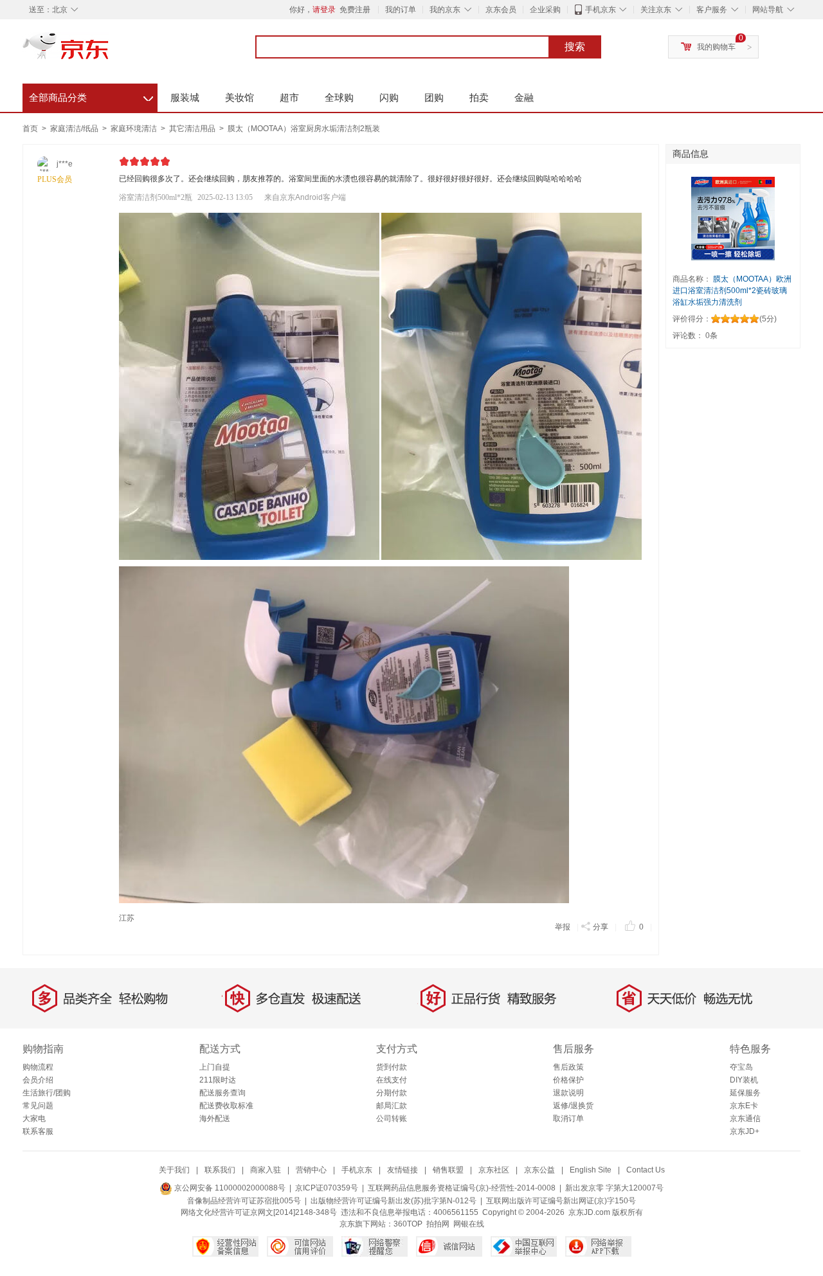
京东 (109, 51)
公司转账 (391, 1118)
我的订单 (400, 9)
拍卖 (479, 97)
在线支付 (391, 1079)
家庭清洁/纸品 (75, 128)
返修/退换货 (573, 1105)
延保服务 (745, 1092)
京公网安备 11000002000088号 (228, 1187)
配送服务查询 (222, 1092)
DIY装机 (744, 1079)
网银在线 (468, 1223)
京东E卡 (744, 1105)
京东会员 (500, 9)
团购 (434, 97)
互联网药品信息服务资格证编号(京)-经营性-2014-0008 (462, 1187)
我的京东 (445, 9)
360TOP (407, 1223)
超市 (289, 97)
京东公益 (539, 1169)
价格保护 (568, 1079)
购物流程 (38, 1067)
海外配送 (214, 1118)
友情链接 (402, 1169)
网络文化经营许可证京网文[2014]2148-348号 (259, 1212)
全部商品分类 (91, 96)
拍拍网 (437, 1223)
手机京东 (600, 9)
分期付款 (391, 1092)
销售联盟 (448, 1169)
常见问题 (38, 1105)
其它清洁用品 (193, 128)
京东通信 (745, 1118)
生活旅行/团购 (47, 1092)
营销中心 (311, 1169)
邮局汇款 (391, 1105)
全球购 (339, 97)
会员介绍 (38, 1079)
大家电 (34, 1118)
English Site (590, 1169)
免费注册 (354, 9)
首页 (30, 128)
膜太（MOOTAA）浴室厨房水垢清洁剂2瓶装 (304, 128)
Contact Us (645, 1169)
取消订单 (568, 1118)
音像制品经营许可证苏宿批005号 (244, 1200)
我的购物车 (716, 46)
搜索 (575, 46)
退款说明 (568, 1092)
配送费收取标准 (226, 1105)
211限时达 (217, 1079)
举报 (562, 926)
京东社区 (493, 1169)
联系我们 (219, 1169)
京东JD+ (744, 1131)
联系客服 (38, 1131)
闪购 (389, 97)
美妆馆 (239, 97)
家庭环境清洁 (135, 128)
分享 (600, 926)
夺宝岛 (741, 1067)
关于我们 (174, 1169)
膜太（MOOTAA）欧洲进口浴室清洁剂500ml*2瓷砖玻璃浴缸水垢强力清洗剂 (732, 290)
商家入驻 (265, 1169)
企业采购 (545, 9)
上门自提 (214, 1067)
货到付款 (391, 1067)
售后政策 (568, 1067)
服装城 (184, 97)
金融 (524, 97)
